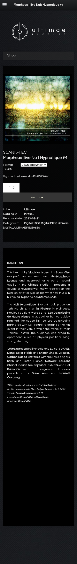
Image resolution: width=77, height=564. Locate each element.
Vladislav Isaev (39, 272)
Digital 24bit (49, 223)
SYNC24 (53, 365)
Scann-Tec (63, 272)
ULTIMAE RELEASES (27, 227)
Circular (64, 352)
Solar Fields (24, 352)
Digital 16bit (32, 223)
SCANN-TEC (15, 152)
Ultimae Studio (41, 397)
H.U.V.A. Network (44, 361)
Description (15, 263)
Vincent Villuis (24, 401)
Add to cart (38, 197)
